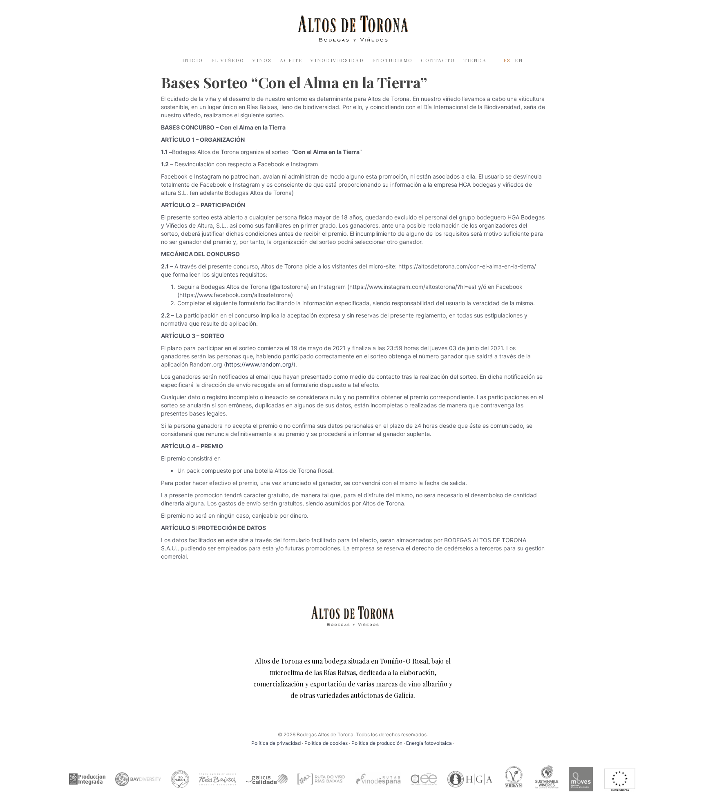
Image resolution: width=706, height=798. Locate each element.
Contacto (438, 60)
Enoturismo (392, 60)
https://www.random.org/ (259, 364)
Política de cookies (326, 743)
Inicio (192, 60)
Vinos (262, 60)
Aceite (291, 60)
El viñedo (227, 60)
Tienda (475, 60)
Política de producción (376, 743)
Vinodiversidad (337, 60)
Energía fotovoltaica (429, 743)
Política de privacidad (276, 743)
